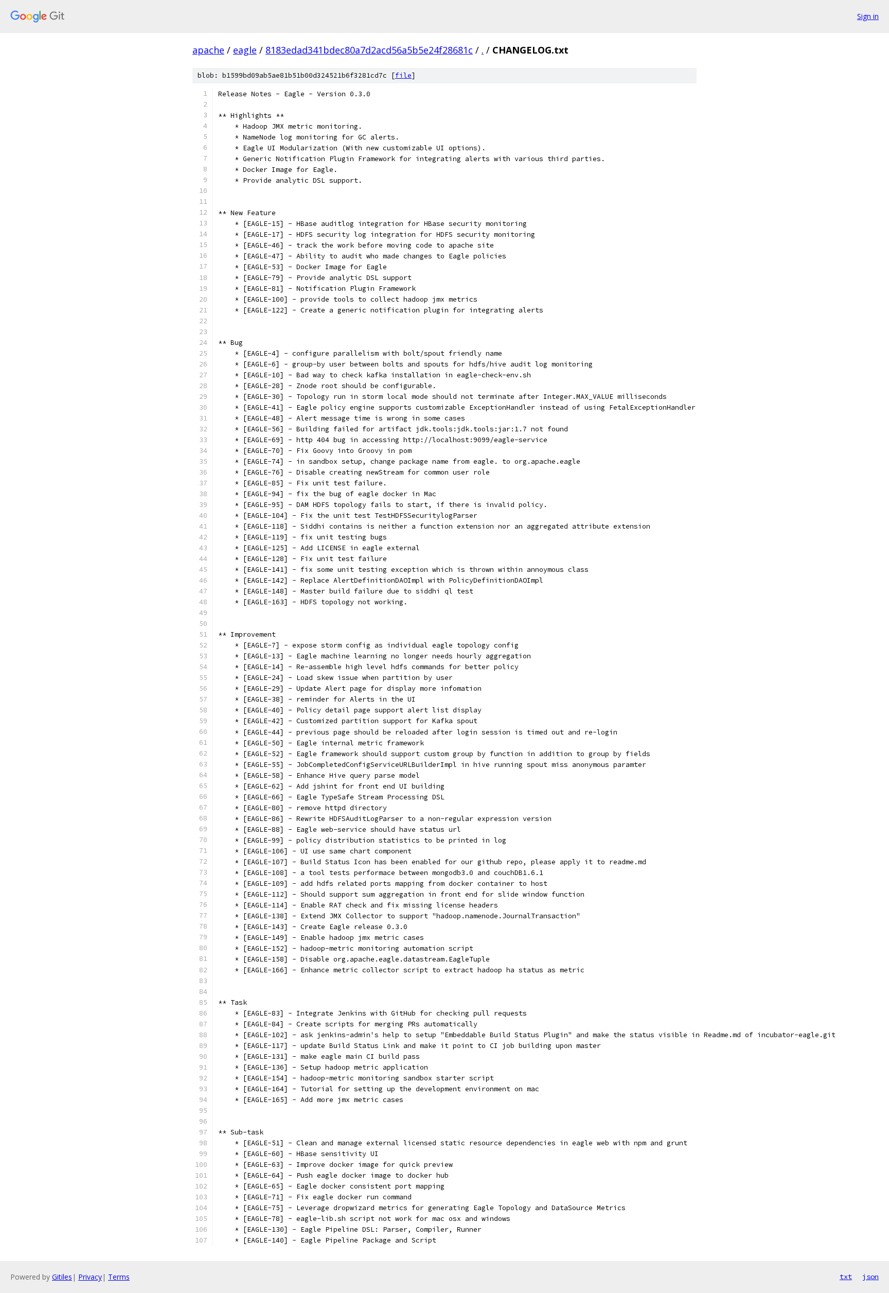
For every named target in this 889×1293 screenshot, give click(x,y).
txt (846, 1276)
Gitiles (62, 1277)
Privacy (90, 1277)
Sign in (868, 16)
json (870, 1276)
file (403, 75)
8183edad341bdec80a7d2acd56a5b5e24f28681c (369, 50)
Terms (119, 1277)
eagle (245, 50)
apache (208, 50)
